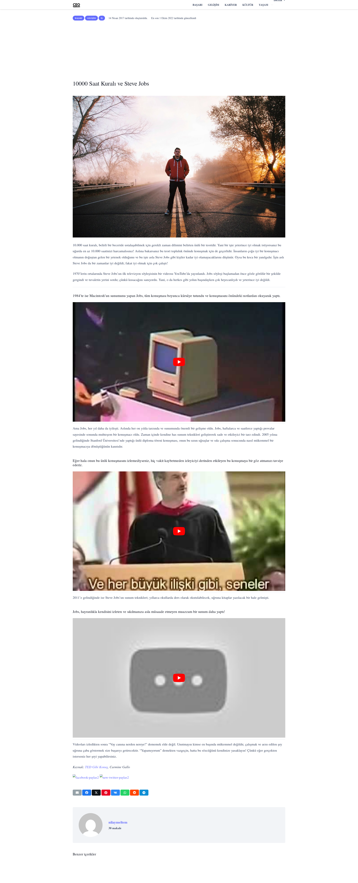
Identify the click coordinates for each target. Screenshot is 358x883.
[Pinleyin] (105, 793)
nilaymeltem (118, 822)
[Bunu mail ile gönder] (77, 793)
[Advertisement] (179, 49)
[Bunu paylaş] (86, 793)
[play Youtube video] (179, 362)
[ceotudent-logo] (76, 4)
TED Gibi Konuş (96, 767)
